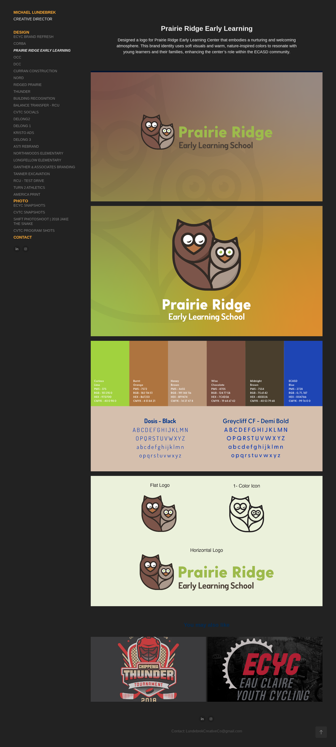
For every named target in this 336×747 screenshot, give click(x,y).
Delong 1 (22, 126)
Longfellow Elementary (37, 160)
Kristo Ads (23, 133)
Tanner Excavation (31, 174)
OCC (17, 57)
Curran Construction (35, 71)
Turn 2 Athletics (29, 187)
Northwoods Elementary (38, 153)
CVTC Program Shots (34, 230)
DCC (17, 64)
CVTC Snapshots (29, 212)
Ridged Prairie (27, 85)
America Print (26, 194)
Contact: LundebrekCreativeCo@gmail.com (206, 731)
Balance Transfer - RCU (36, 105)
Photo (20, 201)
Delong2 (21, 119)
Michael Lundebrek (34, 12)
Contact (22, 237)
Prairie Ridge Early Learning (42, 50)
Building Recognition (34, 98)
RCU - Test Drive (28, 181)
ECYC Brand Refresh (33, 37)
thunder (21, 91)
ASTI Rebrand (26, 146)
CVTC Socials (26, 112)
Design (21, 32)
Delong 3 (22, 139)
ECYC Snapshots (29, 205)
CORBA (19, 43)
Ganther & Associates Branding (44, 167)
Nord (18, 78)
